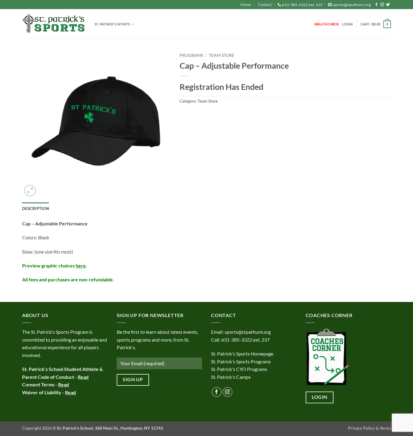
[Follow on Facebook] (376, 5)
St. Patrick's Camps (231, 377)
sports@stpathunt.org (352, 4)
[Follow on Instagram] (382, 5)
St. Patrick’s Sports (112, 24)
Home (245, 4)
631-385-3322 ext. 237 (302, 4)
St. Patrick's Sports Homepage (242, 353)
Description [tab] (35, 208)
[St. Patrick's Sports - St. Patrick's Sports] (54, 24)
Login (319, 397)
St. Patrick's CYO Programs (239, 369)
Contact (265, 4)
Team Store (221, 55)
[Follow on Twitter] (388, 5)
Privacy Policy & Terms (369, 428)
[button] (347, 24)
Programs (191, 55)
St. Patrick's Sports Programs (241, 361)
